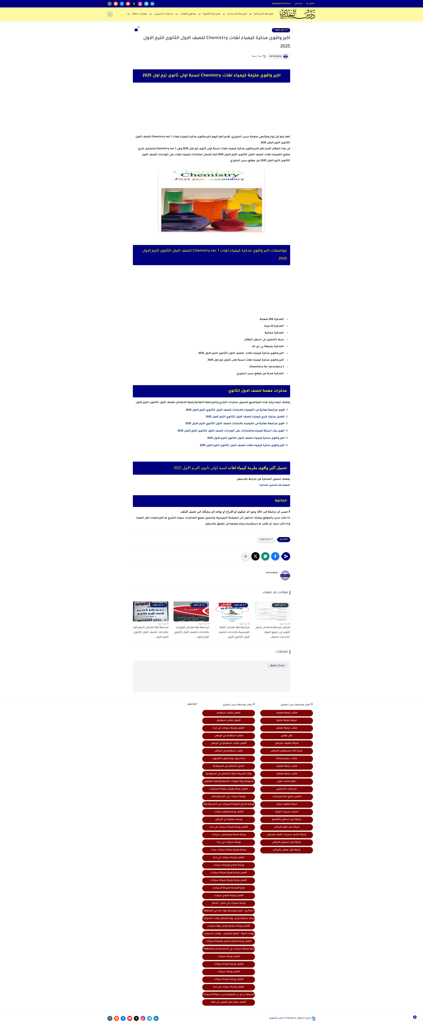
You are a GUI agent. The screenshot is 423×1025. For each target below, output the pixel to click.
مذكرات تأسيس (163, 14)
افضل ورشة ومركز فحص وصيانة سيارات (228, 941)
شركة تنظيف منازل (286, 804)
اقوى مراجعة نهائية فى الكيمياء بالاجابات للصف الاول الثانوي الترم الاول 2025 (235, 410)
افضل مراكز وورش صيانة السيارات (228, 789)
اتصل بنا (310, 3)
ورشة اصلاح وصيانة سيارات (228, 865)
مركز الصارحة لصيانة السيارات (228, 888)
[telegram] (146, 3)
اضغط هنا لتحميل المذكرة (274, 485)
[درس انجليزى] (297, 14)
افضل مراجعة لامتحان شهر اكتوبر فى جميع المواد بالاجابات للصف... (273, 632)
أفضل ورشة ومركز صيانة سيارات (228, 873)
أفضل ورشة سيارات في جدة (228, 728)
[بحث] (109, 14)
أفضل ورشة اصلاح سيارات (229, 895)
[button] (275, 556)
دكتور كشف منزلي (286, 781)
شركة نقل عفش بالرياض (287, 850)
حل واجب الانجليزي (286, 789)
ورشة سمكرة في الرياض (228, 819)
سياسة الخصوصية (281, 3)
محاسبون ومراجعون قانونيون (228, 758)
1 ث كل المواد (281, 30)
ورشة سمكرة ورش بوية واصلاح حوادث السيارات (228, 918)
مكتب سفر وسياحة (286, 758)
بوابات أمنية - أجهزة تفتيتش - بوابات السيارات (228, 933)
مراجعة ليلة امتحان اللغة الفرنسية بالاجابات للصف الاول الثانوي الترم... (234, 632)
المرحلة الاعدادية (237, 14)
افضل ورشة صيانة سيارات (229, 964)
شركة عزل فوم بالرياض (287, 827)
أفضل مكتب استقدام (228, 720)
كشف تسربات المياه (286, 812)
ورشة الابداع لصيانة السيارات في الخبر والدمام (228, 804)
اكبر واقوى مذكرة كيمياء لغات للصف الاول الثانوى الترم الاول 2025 (242, 445)
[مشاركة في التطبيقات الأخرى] (245, 556)
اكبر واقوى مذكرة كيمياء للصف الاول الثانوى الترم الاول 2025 (246, 438)
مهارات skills (139, 14)
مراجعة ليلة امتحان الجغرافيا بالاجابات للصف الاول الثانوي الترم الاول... (151, 632)
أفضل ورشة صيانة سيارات (229, 979)
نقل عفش (286, 736)
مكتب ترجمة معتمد (286, 713)
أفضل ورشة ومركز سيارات (228, 812)
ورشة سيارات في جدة (229, 842)
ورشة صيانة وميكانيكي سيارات (229, 835)
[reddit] (116, 3)
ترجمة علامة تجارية (286, 720)
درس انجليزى (276, 1018)
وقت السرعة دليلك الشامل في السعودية (228, 774)
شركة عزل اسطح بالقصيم (286, 819)
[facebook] (122, 3)
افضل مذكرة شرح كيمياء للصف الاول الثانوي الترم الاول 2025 (245, 416)
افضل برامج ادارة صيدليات (286, 796)
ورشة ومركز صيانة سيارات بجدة (228, 850)
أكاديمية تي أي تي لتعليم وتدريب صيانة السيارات (228, 994)
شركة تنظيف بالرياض (287, 743)
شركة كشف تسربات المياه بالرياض (286, 835)
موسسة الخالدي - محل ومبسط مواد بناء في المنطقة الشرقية (228, 911)
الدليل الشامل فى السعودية (228, 766)
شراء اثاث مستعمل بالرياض (287, 751)
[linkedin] (152, 3)
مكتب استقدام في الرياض (228, 736)
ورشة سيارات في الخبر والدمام (228, 796)
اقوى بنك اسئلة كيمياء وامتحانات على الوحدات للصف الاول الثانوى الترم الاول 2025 (231, 430)
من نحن (298, 3)
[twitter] (134, 3)
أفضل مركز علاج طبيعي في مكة (228, 1002)
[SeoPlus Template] (314, 1018)
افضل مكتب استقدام (228, 713)
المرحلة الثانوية (211, 14)
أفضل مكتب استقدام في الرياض (229, 743)
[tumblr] (109, 3)
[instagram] (140, 3)
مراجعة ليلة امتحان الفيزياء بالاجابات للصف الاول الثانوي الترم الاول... (191, 632)
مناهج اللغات (188, 14)
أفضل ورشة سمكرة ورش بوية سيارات (228, 926)
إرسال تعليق (277, 665)
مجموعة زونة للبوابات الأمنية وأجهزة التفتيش (229, 781)
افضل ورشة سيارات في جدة (228, 857)
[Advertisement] (211, 111)
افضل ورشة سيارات (228, 956)
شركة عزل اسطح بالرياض (286, 842)
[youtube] (128, 3)
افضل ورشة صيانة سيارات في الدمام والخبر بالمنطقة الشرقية (228, 949)
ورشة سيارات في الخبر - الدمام (229, 903)
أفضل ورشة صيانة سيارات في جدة (229, 827)
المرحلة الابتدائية (263, 14)
